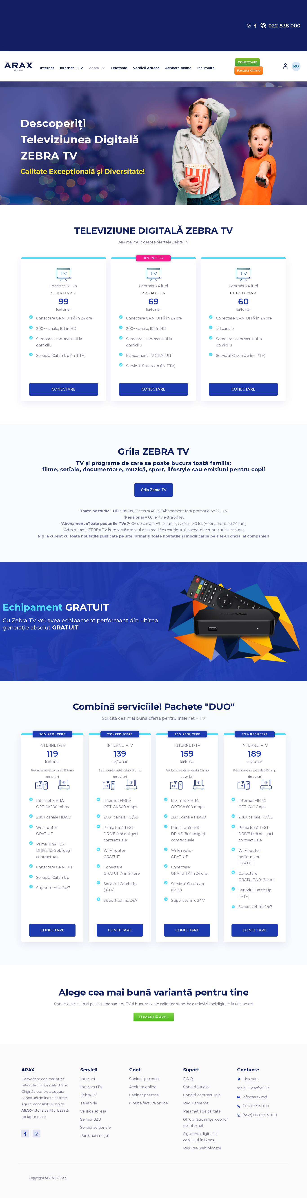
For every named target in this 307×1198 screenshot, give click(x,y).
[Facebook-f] (25, 1133)
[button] (247, 62)
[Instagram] (36, 1133)
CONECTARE (64, 389)
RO (296, 66)
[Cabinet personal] (285, 66)
